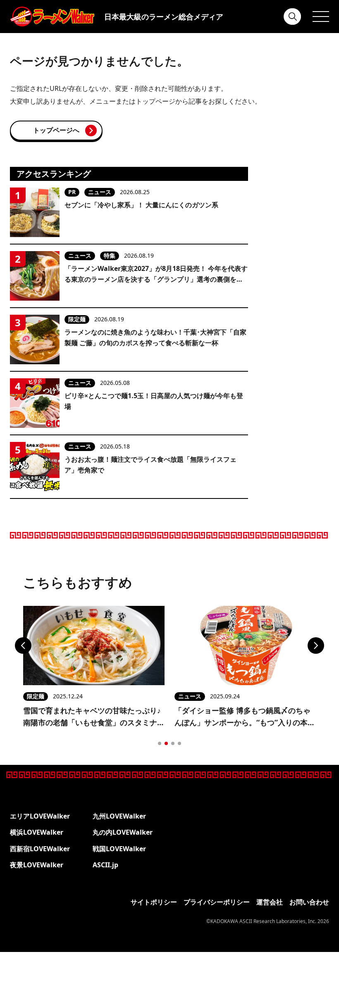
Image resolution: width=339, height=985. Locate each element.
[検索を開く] (292, 16)
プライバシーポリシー (217, 902)
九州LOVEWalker (119, 816)
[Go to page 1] (159, 743)
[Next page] (316, 645)
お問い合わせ (309, 902)
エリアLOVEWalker (40, 816)
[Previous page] (23, 645)
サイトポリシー (154, 902)
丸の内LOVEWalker (123, 832)
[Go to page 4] (179, 743)
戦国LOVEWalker (119, 848)
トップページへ (56, 130)
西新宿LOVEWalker (40, 848)
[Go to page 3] (172, 743)
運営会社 (269, 902)
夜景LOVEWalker (36, 864)
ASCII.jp (105, 864)
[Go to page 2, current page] (166, 743)
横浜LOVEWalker (36, 832)
